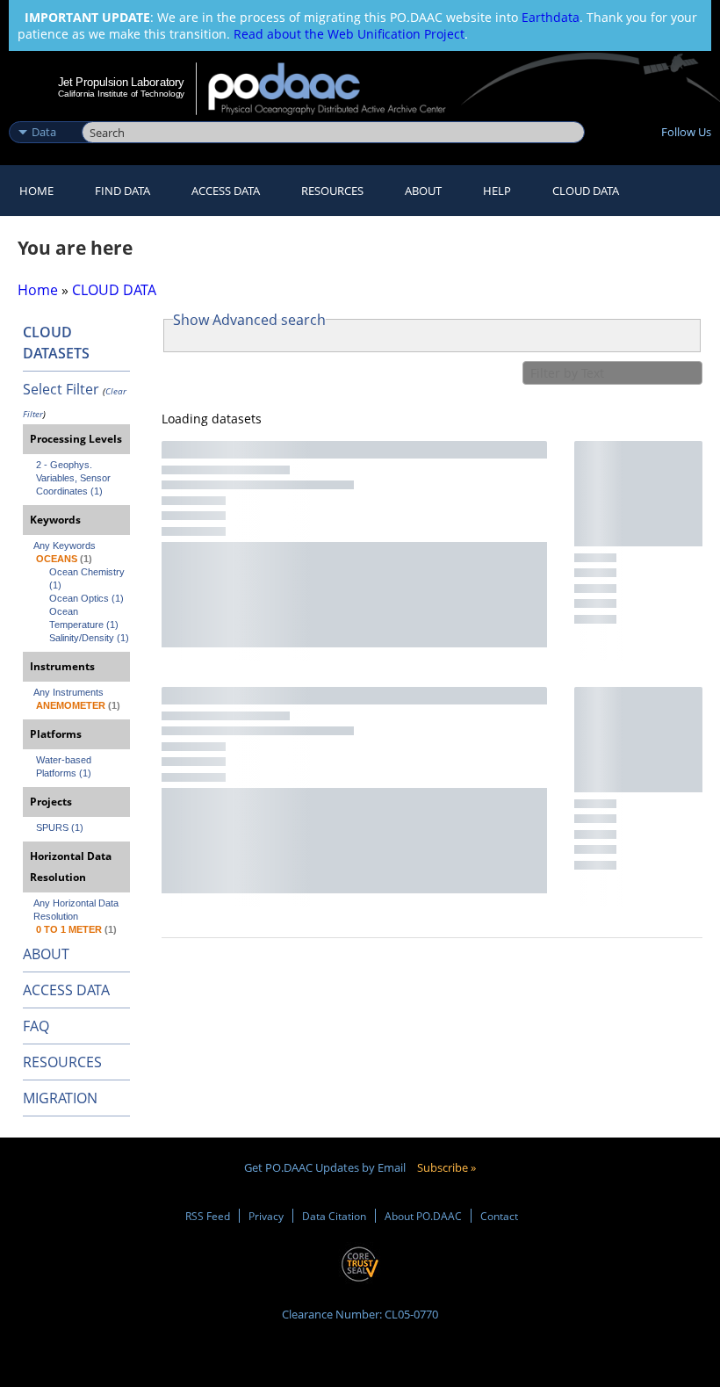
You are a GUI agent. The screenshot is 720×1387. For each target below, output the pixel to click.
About (423, 191)
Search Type (43, 113)
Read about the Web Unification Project (349, 33)
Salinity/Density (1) (89, 637)
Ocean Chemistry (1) (88, 578)
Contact (499, 1216)
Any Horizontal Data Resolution (77, 909)
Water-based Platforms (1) (65, 766)
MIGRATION (60, 1098)
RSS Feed (207, 1216)
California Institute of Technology (121, 93)
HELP (497, 191)
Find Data (122, 191)
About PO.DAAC (423, 1216)
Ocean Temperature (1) (84, 618)
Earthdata (551, 17)
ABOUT (46, 954)
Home (36, 191)
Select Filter (61, 389)
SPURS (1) (59, 827)
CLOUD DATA (585, 191)
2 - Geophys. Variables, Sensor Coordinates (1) (74, 477)
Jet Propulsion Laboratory (121, 82)
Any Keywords (64, 545)
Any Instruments (68, 692)
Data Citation (334, 1216)
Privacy (266, 1216)
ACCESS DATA (66, 990)
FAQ (36, 1026)
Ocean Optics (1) (86, 598)
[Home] (338, 88)
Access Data (225, 191)
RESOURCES (332, 191)
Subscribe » (446, 1167)
